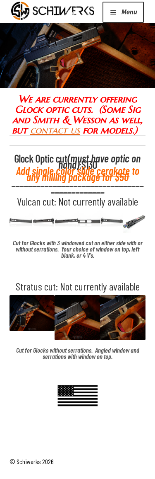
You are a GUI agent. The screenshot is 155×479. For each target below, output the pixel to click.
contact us (55, 130)
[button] (21, 221)
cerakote (113, 170)
